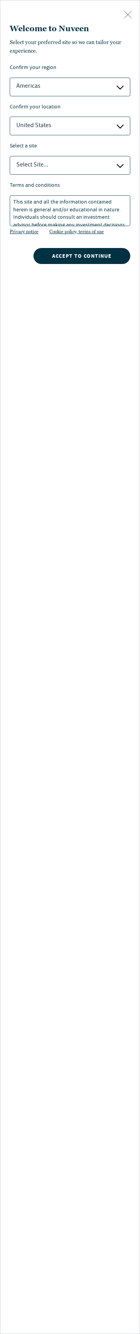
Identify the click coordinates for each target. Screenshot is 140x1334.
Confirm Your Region (33, 68)
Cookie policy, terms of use (76, 231)
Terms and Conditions (35, 185)
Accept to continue (82, 256)
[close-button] (128, 15)
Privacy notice (24, 231)
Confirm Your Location (35, 107)
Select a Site (23, 146)
